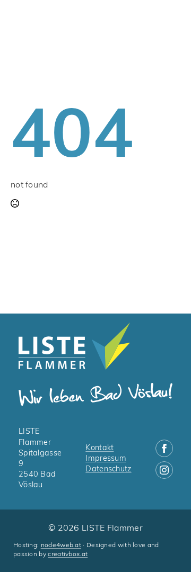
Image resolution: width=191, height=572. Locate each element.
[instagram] (164, 470)
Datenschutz (108, 469)
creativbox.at (68, 554)
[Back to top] (164, 545)
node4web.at (61, 545)
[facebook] (164, 448)
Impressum (105, 459)
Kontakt (99, 448)
